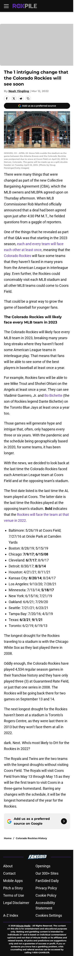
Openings (43, 866)
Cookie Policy (46, 895)
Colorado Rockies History (31, 838)
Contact (9, 873)
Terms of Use (13, 895)
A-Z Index (10, 915)
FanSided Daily (47, 881)
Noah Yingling (18, 91)
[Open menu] (6, 6)
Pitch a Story (13, 888)
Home (8, 838)
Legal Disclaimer (16, 903)
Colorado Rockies (17, 256)
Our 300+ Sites (47, 873)
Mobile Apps (13, 881)
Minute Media (23, 925)
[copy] (28, 98)
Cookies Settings (49, 915)
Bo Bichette (53, 395)
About (8, 866)
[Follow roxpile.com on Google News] (64, 821)
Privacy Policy (46, 888)
